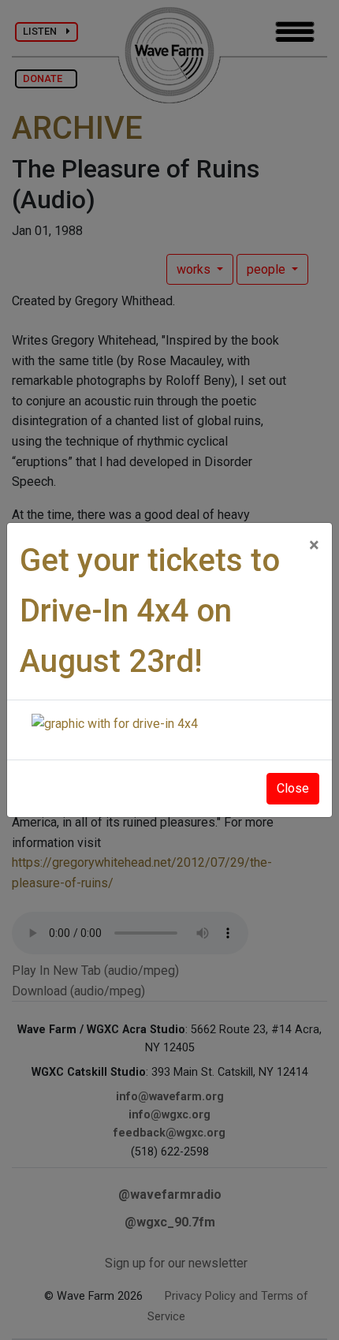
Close (293, 788)
